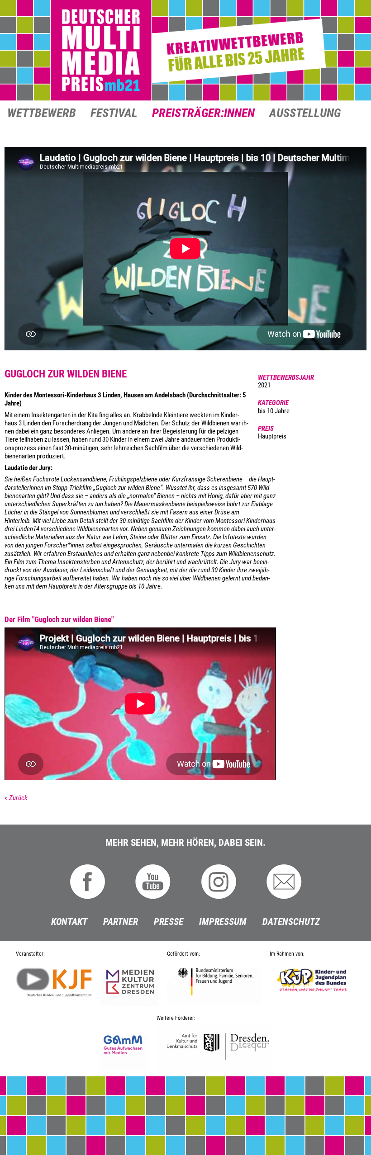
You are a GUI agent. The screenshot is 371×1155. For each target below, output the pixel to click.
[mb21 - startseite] (185, 50)
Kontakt (69, 921)
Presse (168, 921)
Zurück (18, 798)
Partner (120, 921)
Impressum (223, 921)
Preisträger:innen (203, 114)
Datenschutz (291, 921)
